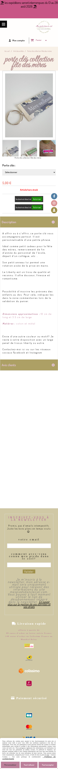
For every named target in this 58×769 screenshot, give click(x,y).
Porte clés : (9, 165)
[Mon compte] (54, 210)
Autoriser (37, 199)
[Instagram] (54, 203)
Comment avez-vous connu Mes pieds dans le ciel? (29, 556)
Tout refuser (29, 765)
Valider (29, 571)
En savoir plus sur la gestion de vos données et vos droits (29, 604)
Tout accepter (48, 765)
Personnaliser (10, 765)
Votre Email (29, 539)
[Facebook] (54, 196)
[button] (51, 148)
